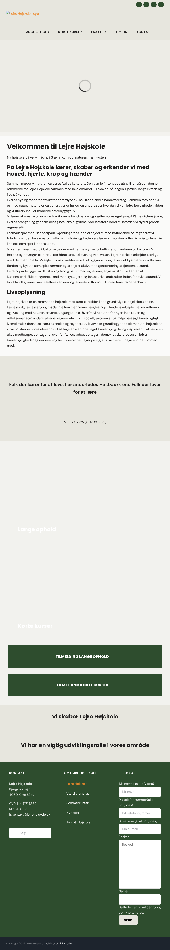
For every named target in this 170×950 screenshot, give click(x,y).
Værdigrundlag (77, 793)
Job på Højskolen (79, 822)
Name (123, 891)
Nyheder (72, 813)
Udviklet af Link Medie (58, 943)
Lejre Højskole (76, 784)
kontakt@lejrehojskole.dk (31, 814)
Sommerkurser (77, 803)
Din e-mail (138, 821)
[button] (162, 31)
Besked (124, 837)
